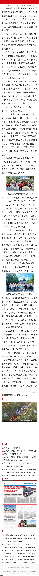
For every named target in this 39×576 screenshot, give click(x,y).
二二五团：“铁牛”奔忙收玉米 (15, 541)
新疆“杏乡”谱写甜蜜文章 (12, 454)
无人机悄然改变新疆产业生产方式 (16, 466)
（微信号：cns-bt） (16, 395)
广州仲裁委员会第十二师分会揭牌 (17, 544)
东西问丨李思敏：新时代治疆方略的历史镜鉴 (20, 451)
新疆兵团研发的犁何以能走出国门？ (17, 460)
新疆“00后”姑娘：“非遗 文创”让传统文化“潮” (20, 463)
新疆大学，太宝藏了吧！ (13, 448)
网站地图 (1, 575)
